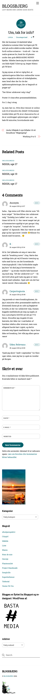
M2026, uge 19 (9, 173)
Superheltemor (8, 577)
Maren (5, 550)
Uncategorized (21, 37)
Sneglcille (6, 572)
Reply (37, 203)
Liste (4, 545)
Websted (7, 436)
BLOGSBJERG (8, 676)
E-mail (7, 427)
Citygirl (5, 536)
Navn (6, 418)
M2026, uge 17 (9, 183)
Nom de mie (7, 554)
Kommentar (9, 388)
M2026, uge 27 (9, 164)
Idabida (5, 541)
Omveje (5, 559)
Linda (10, 37)
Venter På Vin (8, 586)
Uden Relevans (18, 344)
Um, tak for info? (21, 32)
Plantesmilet (7, 563)
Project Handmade (10, 568)
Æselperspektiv (8, 532)
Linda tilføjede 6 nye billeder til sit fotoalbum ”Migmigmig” (21, 131)
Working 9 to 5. (29, 136)
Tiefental (5, 581)
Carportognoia (17, 291)
